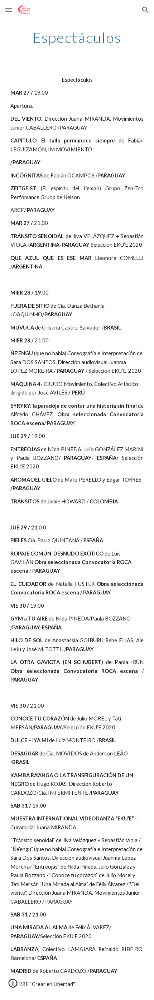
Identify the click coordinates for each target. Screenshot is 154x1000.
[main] (77, 37)
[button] (8, 10)
